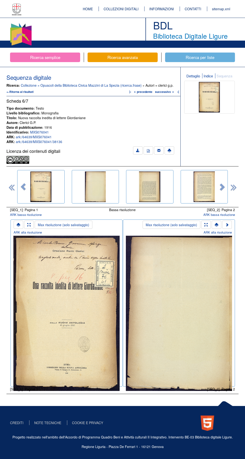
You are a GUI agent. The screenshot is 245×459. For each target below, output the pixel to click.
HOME (88, 8)
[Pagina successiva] (227, 225)
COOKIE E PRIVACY (87, 422)
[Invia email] (159, 150)
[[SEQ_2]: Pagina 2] (95, 186)
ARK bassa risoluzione (26, 214)
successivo (163, 92)
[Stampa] (169, 150)
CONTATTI (193, 8)
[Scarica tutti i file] (138, 150)
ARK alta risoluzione (28, 232)
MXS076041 (39, 132)
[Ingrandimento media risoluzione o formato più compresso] (29, 225)
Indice (208, 75)
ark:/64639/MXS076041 (34, 136)
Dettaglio (193, 75)
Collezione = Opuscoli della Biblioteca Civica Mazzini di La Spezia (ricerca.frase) (82, 85)
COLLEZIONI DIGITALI (121, 8)
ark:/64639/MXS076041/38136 (39, 141)
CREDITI (16, 422)
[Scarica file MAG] (148, 150)
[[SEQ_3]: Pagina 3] (149, 186)
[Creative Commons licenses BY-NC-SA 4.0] (17, 159)
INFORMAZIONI (161, 8)
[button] (23, 186)
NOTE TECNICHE (47, 422)
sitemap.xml (221, 8)
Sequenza (224, 75)
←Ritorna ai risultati (19, 92)
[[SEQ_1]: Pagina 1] (41, 186)
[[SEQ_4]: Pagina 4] (204, 186)
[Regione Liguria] (16, 6)
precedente (144, 92)
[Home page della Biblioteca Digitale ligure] (20, 24)
